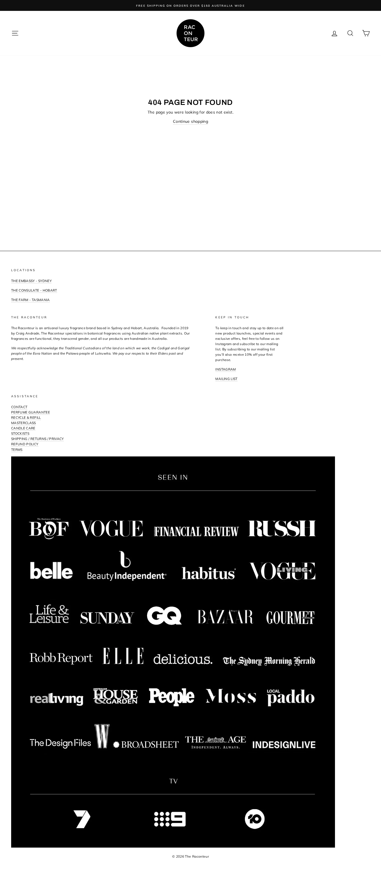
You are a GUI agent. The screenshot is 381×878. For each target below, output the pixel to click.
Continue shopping (190, 121)
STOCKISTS (20, 433)
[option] (190, 5)
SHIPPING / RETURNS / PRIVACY (37, 439)
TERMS (17, 450)
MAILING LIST (226, 379)
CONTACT (19, 407)
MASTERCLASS (23, 423)
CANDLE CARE (23, 428)
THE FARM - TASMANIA (30, 300)
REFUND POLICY (24, 444)
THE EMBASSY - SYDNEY (31, 281)
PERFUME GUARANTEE (30, 412)
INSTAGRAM (225, 369)
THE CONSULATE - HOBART (34, 290)
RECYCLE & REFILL (26, 417)
